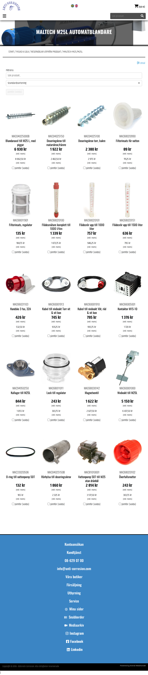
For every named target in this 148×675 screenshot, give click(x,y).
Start (11, 52)
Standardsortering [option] (17, 83)
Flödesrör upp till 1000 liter (91, 226)
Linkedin (76, 649)
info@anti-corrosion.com (74, 568)
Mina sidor (76, 609)
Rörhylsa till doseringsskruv (56, 476)
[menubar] (74, 590)
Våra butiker (74, 576)
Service (74, 601)
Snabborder (76, 617)
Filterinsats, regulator (20, 224)
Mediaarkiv (76, 625)
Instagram (77, 633)
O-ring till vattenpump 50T (20, 476)
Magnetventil (92, 392)
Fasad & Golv (22, 52)
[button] (139, 83)
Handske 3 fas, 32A (20, 309)
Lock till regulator (56, 392)
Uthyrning (74, 593)
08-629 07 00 (74, 560)
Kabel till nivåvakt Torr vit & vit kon (56, 311)
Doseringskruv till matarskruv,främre (56, 142)
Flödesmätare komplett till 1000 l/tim (56, 226)
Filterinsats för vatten (127, 140)
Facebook (76, 641)
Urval (142, 63)
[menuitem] (74, 578)
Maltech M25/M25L (72, 52)
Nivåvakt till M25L (127, 392)
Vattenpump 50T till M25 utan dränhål (91, 478)
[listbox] (74, 83)
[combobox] (128, 16)
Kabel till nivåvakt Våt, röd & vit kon (92, 311)
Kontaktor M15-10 (127, 309)
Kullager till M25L (20, 392)
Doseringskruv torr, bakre (91, 140)
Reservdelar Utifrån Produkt (46, 52)
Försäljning (74, 584)
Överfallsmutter (127, 476)
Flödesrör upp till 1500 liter (127, 224)
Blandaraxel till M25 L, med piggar (21, 142)
